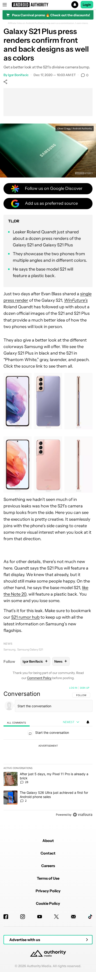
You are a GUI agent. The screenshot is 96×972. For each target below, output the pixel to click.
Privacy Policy (48, 890)
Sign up (84, 687)
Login (87, 5)
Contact (48, 853)
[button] (48, 4)
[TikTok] (90, 916)
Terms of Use (48, 878)
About (48, 840)
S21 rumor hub (25, 617)
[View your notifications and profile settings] (88, 722)
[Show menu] (4, 4)
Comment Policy (39, 678)
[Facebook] (5, 916)
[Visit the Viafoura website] (83, 815)
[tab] (16, 722)
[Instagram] (22, 916)
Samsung (9, 649)
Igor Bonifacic (18, 75)
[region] (48, 752)
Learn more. (82, 23)
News (7, 643)
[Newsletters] (73, 916)
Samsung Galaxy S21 (30, 649)
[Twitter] (56, 916)
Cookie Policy (48, 903)
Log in (73, 687)
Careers (48, 865)
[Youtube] (39, 916)
